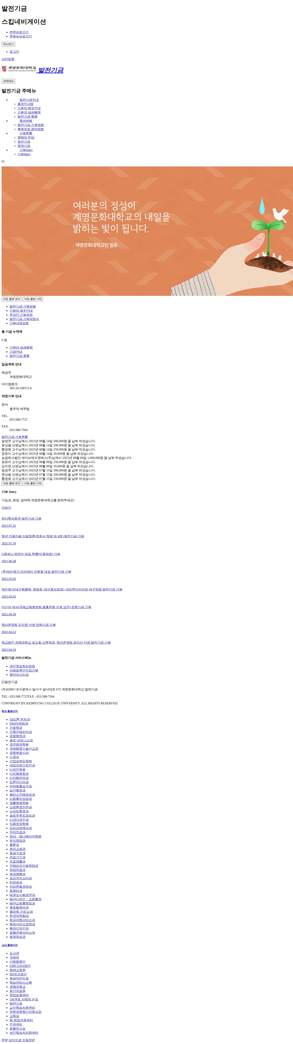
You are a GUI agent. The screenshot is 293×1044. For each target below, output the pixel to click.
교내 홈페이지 (10, 945)
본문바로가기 (19, 32)
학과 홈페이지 (10, 711)
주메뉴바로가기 (21, 36)
